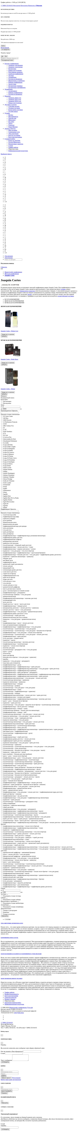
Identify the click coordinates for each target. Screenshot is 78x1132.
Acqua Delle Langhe (9, 446)
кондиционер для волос (10, 541)
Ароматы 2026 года (14, 98)
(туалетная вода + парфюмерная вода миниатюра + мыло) (22, 769)
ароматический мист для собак (13, 877)
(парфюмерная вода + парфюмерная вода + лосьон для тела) (22, 782)
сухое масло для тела (9, 572)
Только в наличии (9, 914)
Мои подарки (12, 130)
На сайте (11, 122)
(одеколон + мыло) (9, 640)
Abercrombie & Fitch (9, 439)
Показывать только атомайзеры (13, 907)
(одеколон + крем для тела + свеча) (14, 752)
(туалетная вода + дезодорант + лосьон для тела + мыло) (21, 777)
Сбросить (4, 267)
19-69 (5, 424)
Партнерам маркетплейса (13, 1002)
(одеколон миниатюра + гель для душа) (15, 720)
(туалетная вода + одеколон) (12, 744)
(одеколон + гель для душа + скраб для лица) (17, 779)
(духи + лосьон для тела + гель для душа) (16, 854)
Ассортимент (12, 91)
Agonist (5, 505)
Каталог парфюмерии (12, 63)
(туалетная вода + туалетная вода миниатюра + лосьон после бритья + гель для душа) (30, 871)
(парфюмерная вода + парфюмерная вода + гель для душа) (22, 627)
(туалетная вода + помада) (11, 693)
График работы (13, 147)
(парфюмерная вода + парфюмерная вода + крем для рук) (21, 667)
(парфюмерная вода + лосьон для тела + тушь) (18, 547)
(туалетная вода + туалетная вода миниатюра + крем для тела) (23, 763)
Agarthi (5, 494)
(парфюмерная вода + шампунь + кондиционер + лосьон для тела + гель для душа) (30, 771)
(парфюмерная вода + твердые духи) (15, 606)
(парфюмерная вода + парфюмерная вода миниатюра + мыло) (23, 811)
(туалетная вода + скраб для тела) (14, 615)
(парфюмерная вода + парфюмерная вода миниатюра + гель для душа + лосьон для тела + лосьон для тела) (37, 847)
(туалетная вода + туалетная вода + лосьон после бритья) (21, 841)
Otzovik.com (12, 118)
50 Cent (5, 435)
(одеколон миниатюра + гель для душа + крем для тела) (21, 742)
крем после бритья (9, 577)
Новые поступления (14, 70)
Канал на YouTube (14, 140)
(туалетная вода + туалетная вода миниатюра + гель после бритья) (24, 832)
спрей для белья (8, 807)
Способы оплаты (13, 106)
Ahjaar (5, 507)
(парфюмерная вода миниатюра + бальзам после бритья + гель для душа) (26, 817)
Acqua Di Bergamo (9, 448)
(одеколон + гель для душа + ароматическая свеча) (19, 619)
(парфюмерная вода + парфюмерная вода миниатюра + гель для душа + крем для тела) (31, 668)
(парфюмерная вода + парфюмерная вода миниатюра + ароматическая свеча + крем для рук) (33, 729)
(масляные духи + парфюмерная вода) (15, 731)
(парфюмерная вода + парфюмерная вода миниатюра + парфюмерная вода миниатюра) (31, 674)
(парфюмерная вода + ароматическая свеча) (17, 788)
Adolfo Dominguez (9, 473)
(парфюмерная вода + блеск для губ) (15, 727)
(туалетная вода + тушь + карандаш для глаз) (17, 718)
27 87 (4, 429)
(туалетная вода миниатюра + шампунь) (16, 680)
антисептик (7, 653)
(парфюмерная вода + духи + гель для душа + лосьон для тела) (23, 758)
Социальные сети (14, 132)
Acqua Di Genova (8, 452)
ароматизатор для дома (10, 524)
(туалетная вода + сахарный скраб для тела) (17, 545)
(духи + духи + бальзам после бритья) (15, 701)
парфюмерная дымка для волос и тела (15, 613)
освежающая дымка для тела (12, 570)
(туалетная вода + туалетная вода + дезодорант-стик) (20, 801)
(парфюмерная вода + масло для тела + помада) (18, 706)
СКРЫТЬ (4, 336)
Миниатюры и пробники (16, 80)
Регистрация (5, 47)
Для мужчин (9, 257)
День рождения (13, 133)
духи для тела (7, 602)
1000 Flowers (7, 420)
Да (2, 56)
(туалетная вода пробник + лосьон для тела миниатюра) (21, 710)
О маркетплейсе (10, 139)
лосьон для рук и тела (10, 585)
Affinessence (7, 490)
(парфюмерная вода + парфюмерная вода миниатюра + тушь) (23, 828)
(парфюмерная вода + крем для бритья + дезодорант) (20, 672)
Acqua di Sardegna (8, 462)
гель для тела (7, 530)
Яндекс (10, 115)
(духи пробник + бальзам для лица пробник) (17, 754)
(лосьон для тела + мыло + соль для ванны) (17, 610)
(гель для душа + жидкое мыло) (13, 638)
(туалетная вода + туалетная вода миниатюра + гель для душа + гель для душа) (28, 746)
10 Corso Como (8, 416)
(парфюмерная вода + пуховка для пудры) (16, 697)
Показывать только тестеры (12, 896)
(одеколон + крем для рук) (11, 799)
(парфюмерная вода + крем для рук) (14, 636)
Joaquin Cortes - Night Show (9, 359)
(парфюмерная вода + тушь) (12, 689)
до (1, 409)
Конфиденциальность (12, 994)
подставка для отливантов (11, 663)
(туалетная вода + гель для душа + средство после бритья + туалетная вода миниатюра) (31, 705)
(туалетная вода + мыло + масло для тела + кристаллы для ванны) (24, 820)
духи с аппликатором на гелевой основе (16, 591)
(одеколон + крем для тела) (11, 703)
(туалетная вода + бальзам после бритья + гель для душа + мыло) (24, 750)
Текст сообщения (6, 1060)
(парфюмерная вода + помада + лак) (14, 712)
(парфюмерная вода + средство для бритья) (17, 883)
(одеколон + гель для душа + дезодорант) (16, 661)
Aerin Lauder (7, 483)
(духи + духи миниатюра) (11, 862)
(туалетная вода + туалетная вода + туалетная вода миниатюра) (23, 864)
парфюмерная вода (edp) (11, 516)
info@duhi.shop (19, 1012)
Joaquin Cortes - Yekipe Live (9, 331)
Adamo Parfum (7, 469)
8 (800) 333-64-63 (16, 1009)
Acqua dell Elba (8, 445)
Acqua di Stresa (7, 464)
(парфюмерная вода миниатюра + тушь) (16, 839)
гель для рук (7, 583)
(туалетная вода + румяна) (11, 686)
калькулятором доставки (66, 296)
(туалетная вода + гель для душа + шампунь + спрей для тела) (23, 837)
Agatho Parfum (7, 500)
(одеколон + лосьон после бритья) (14, 646)
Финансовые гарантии (15, 144)
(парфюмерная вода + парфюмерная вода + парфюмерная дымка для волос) (27, 886)
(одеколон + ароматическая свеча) (14, 867)
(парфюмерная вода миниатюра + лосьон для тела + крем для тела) (24, 695)
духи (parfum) (7, 520)
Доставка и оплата (11, 104)
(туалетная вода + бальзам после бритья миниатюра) (20, 775)
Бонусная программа (15, 137)
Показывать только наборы (12, 899)
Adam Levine (7, 467)
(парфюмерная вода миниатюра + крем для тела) (19, 723)
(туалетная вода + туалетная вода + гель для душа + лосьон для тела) (25, 634)
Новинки (8, 96)
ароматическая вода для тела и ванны (15, 617)
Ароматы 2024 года (14, 101)
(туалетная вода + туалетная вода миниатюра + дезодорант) (22, 761)
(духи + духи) (7, 651)
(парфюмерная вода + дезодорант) (14, 592)
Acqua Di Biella (8, 450)
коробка (5, 659)
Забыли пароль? (6, 1078)
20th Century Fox (8, 426)
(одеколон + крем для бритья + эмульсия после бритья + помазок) (24, 784)
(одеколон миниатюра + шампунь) (14, 682)
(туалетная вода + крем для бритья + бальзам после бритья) (22, 767)
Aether (5, 488)
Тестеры (11, 75)
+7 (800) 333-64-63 (14, 5)
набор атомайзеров (9, 803)
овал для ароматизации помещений (14, 625)
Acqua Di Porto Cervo (10, 458)
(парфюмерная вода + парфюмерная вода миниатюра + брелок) (23, 879)
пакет (5, 621)
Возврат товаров (10, 999)
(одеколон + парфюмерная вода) (13, 830)
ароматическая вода (9, 596)
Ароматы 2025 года (14, 99)
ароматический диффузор (11, 587)
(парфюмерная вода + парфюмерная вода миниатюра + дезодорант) (25, 813)
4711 (4, 433)
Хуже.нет (11, 125)
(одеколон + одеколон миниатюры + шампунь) (18, 556)
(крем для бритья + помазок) (12, 794)
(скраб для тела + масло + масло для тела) (16, 604)
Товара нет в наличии (8, 334)
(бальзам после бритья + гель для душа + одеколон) (19, 657)
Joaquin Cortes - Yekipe (8, 389)
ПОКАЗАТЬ (5, 916)
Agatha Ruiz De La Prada (11, 498)
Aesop (5, 486)
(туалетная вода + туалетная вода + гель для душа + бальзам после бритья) (27, 630)
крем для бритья (8, 532)
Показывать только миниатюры (13, 903)
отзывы (63, 289)
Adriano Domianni (8, 475)
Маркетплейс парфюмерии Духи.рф (21, 1007)
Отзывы (7, 113)
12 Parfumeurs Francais (10, 422)
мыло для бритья (8, 655)
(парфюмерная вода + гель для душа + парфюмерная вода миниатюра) (26, 798)
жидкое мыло (7, 735)
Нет (6, 56)
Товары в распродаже (10, 910)
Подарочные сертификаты (16, 87)
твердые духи (7, 558)
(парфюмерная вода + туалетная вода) (15, 644)
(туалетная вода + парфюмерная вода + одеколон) (19, 691)
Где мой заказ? (13, 111)
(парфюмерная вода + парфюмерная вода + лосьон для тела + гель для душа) (28, 866)
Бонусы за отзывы (14, 135)
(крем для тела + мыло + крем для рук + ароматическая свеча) (23, 818)
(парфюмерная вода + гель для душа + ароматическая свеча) (22, 611)
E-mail (3, 1053)
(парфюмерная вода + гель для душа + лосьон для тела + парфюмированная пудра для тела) (32, 792)
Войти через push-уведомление (11, 1079)
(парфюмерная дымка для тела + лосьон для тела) (19, 739)
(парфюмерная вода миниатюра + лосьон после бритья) (21, 826)
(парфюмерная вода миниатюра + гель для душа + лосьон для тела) (25, 678)
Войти (3, 46)
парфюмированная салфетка (12, 539)
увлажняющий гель (9, 600)
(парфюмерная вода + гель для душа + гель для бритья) (21, 858)
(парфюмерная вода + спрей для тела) (15, 737)
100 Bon (5, 418)
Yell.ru (10, 123)
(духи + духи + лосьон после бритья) (15, 756)
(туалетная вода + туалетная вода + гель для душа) (19, 629)
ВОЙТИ (4, 1076)
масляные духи (8, 560)
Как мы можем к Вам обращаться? (12, 1051)
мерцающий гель (8, 568)
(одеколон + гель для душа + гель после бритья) (18, 551)
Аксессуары (12, 84)
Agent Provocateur (8, 502)
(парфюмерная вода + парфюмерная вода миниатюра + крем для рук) (25, 676)
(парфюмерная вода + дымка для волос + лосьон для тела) (22, 833)
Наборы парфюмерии (15, 82)
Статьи (10, 145)
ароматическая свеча (9, 522)
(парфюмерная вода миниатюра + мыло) (16, 873)
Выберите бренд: (6, 154)
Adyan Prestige (7, 479)
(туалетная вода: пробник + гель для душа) (17, 594)
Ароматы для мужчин (15, 67)
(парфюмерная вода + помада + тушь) (15, 708)
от (1, 407)
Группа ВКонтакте (14, 142)
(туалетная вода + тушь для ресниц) (14, 748)
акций (30, 294)
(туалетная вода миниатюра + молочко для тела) (18, 642)
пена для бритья (8, 534)
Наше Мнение (13, 127)
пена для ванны (8, 528)
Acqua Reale (7, 465)
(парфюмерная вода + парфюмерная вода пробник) (19, 670)
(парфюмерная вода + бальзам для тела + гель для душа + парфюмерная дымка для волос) (32, 554)
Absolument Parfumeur (10, 441)
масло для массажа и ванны (12, 589)
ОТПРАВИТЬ (5, 1062)
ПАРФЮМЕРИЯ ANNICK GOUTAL (9, 937)
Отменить (4, 1093)
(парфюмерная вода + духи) (12, 665)
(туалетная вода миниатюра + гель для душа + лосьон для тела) (23, 714)
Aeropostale (6, 484)
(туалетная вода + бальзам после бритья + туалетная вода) (22, 773)
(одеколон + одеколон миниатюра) (14, 805)
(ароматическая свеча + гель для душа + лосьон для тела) (21, 786)
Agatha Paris (7, 496)
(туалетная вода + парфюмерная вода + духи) (17, 733)
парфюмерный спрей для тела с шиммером (17, 741)
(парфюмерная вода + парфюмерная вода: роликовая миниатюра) (24, 535)
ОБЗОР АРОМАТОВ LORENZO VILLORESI (11, 978)
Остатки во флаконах (15, 79)
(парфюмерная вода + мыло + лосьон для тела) (18, 623)
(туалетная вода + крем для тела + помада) (16, 835)
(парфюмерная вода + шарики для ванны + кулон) (19, 549)
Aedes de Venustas (8, 481)
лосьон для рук (8, 566)
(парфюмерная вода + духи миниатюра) (16, 885)
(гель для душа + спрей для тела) (13, 845)
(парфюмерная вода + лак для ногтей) (15, 796)
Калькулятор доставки (15, 110)
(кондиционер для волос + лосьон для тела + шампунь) (21, 608)
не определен (5, 49)
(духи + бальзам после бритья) (13, 780)
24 (4, 427)
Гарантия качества (10, 997)
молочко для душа (9, 648)
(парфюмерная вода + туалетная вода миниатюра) (19, 725)
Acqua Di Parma (8, 456)
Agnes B (5, 503)
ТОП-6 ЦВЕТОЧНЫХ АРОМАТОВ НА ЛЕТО (12, 923)
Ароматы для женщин (15, 65)
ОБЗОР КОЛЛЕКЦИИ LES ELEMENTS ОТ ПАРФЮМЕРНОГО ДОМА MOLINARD (21, 953)
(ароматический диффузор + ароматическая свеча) (19, 856)
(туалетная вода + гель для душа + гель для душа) (19, 687)
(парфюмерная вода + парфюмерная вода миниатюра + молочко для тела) (27, 699)
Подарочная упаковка (15, 86)
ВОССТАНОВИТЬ (7, 1091)
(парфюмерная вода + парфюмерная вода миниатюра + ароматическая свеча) (28, 875)
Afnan (5, 492)
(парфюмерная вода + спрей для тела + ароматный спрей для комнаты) (26, 843)
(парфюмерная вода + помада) (13, 684)
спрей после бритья (9, 573)
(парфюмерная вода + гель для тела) (14, 765)
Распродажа (12, 69)
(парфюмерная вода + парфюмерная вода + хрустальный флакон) (24, 553)
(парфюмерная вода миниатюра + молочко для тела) (20, 598)
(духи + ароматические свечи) (13, 790)
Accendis (6, 443)
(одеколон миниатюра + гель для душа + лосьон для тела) (21, 716)
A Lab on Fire (7, 437)
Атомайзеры (12, 77)
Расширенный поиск (7, 60)
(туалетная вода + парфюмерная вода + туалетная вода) (21, 760)
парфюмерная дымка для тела (12, 537)
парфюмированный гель (11, 575)
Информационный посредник (18, 151)
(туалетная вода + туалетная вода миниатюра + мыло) (20, 815)
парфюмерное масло (9, 562)
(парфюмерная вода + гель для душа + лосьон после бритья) (22, 632)
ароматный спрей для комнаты (13, 564)
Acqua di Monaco (8, 454)
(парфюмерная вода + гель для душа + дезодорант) (19, 809)
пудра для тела (7, 579)
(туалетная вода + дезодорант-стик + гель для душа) (20, 649)
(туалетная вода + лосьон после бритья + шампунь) (19, 860)
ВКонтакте (11, 120)
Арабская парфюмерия (15, 74)
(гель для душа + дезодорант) (12, 881)
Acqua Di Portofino (9, 460)
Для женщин (9, 256)
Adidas (5, 471)
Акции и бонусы (10, 128)
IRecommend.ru (13, 116)
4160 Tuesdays (7, 431)
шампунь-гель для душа (10, 543)
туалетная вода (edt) (9, 515)
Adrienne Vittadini (8, 477)
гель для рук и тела (9, 581)
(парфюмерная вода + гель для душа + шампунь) (18, 869)
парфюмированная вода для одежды (15, 526)
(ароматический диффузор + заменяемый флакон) (19, 852)
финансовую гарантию (27, 291)
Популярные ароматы (15, 72)
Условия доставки (14, 108)
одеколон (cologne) (9, 518)
